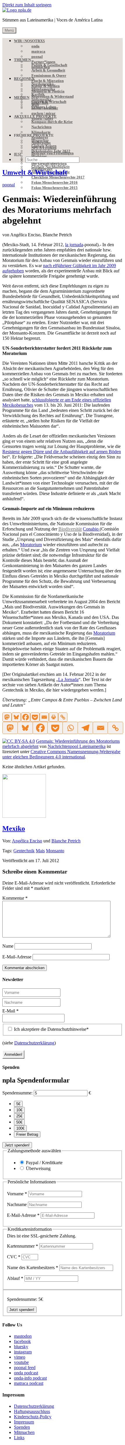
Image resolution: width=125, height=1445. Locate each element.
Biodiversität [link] (70, 528)
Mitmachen (24, 1432)
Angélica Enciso (27, 840)
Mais (40, 850)
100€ (20, 1128)
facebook (22, 1341)
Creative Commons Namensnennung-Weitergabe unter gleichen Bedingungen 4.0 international (61, 754)
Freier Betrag (27, 1134)
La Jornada (68, 679)
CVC (13, 1256)
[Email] (44, 717)
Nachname (17, 1204)
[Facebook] (25, 717)
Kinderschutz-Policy (32, 1416)
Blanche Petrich (66, 840)
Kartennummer (22, 1246)
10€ (19, 1110)
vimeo (19, 1357)
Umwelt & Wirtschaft (34, 172)
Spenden (22, 1427)
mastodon (23, 1336)
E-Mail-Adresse (16, 956)
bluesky (21, 1346)
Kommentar (15, 898)
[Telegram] (85, 728)
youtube (21, 1362)
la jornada (74, 244)
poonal (8, 184)
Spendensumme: (17, 1092)
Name (7, 946)
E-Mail (10, 1010)
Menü (9, 30)
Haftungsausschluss (32, 1411)
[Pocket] (35, 717)
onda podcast (26, 1372)
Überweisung (38, 1168)
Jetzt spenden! (17, 1145)
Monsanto (55, 850)
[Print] (53, 717)
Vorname (17, 1193)
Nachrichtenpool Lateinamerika (77, 746)
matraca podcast (28, 1383)
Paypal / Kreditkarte (44, 1162)
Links (19, 1437)
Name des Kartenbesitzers (32, 1267)
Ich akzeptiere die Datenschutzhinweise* (51, 1029)
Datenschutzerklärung (34, 1042)
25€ (19, 1116)
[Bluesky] (16, 717)
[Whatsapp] (70, 728)
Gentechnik (24, 850)
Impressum (24, 1421)
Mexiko (13, 828)
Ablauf (15, 1278)
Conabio (91, 528)
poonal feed (24, 1367)
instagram (23, 1351)
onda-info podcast (30, 1378)
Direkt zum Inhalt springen (26, 4)
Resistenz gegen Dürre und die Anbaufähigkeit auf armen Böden (61, 451)
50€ (19, 1122)
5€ (18, 1104)
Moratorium (31, 544)
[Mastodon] (7, 717)
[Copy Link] (62, 717)
